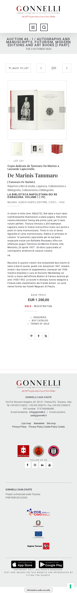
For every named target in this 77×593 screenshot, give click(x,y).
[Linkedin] (42, 465)
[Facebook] (38, 336)
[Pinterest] (31, 336)
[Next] (66, 68)
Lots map (26, 423)
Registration (43, 306)
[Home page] (38, 11)
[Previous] (41, 68)
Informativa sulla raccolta (38, 590)
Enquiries (39, 317)
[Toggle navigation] (33, 27)
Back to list (21, 68)
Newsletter (39, 423)
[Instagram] (35, 465)
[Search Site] (44, 27)
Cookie (61, 426)
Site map (51, 423)
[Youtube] (49, 465)
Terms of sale (40, 323)
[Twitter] (45, 336)
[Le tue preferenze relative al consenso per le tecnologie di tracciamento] (70, 586)
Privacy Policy (19, 426)
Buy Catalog (40, 320)
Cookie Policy (50, 426)
